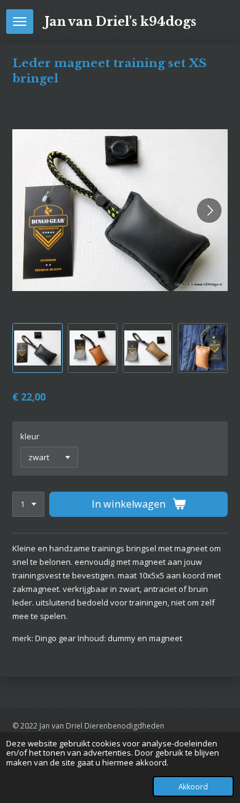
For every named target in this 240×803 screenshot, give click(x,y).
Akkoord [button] (193, 786)
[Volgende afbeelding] (209, 210)
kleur (29, 436)
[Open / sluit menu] (19, 21)
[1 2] (28, 504)
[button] (37, 348)
